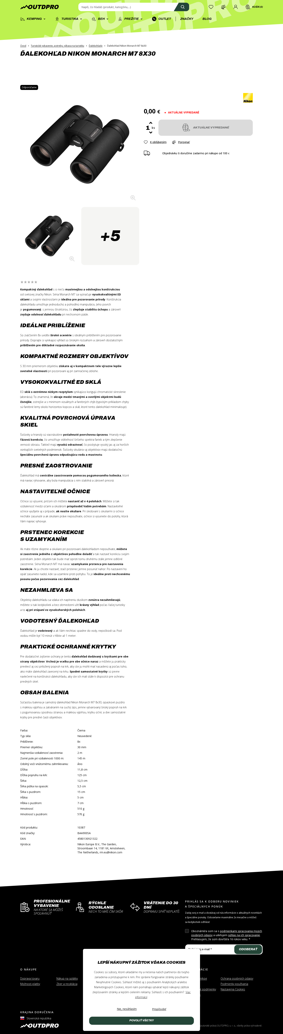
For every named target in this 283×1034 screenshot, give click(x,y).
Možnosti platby (30, 984)
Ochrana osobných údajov (237, 978)
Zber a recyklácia (66, 984)
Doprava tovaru (29, 978)
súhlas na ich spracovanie (244, 935)
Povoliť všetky (141, 1020)
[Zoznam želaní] (211, 7)
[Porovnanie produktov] (223, 7)
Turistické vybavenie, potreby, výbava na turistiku (57, 45)
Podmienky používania (234, 984)
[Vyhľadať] (181, 7)
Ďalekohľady (95, 45)
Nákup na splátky (67, 978)
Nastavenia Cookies (233, 989)
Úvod (23, 45)
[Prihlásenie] (235, 7)
